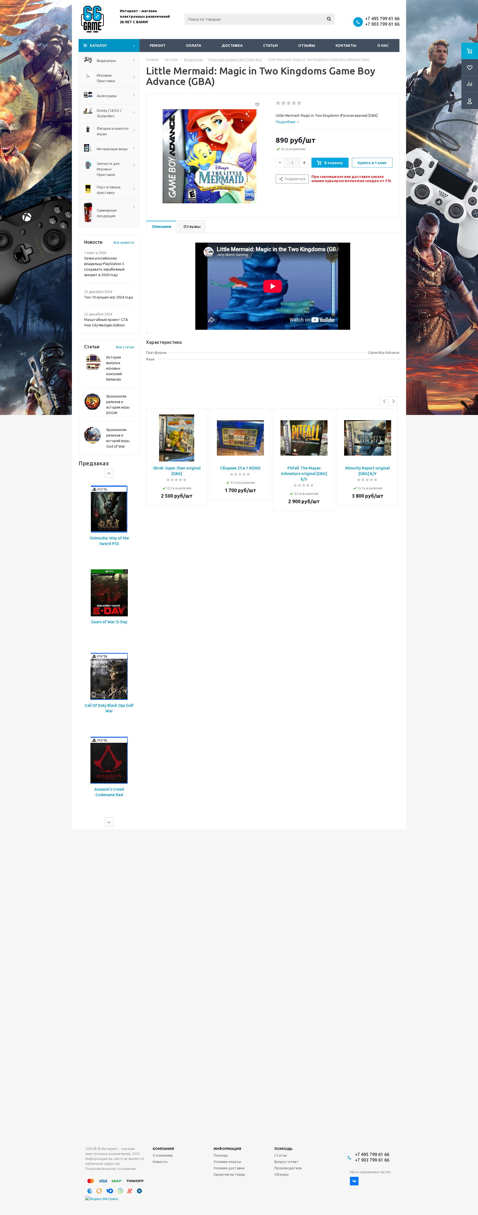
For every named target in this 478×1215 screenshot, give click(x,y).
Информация (227, 1149)
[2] (283, 103)
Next (393, 401)
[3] (289, 103)
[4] (294, 103)
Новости (160, 1162)
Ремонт (157, 45)
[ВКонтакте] (354, 1181)
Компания (163, 1149)
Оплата (193, 45)
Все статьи (125, 347)
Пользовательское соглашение (110, 1168)
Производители (288, 1168)
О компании (163, 1155)
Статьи (270, 45)
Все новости (124, 242)
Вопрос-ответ (286, 1162)
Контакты (346, 45)
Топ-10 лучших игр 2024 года (108, 297)
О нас (383, 45)
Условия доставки (229, 1168)
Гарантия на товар (229, 1174)
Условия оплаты (227, 1162)
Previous (384, 401)
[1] (278, 103)
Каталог (98, 45)
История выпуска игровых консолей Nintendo (114, 368)
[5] (299, 103)
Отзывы (306, 45)
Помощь (283, 1149)
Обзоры (281, 1174)
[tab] (287, 121)
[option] (109, 522)
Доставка (232, 45)
